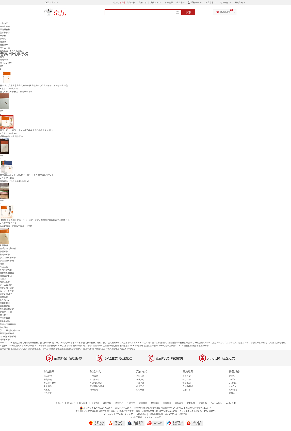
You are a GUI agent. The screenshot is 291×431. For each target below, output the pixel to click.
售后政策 (187, 376)
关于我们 (59, 403)
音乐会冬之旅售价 (8, 248)
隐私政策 (191, 403)
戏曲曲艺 (4, 267)
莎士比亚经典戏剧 (8, 257)
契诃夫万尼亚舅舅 (8, 324)
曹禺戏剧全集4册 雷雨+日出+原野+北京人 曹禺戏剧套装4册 (26, 175)
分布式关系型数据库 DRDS (171, 345)
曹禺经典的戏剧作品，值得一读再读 (16, 91)
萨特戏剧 (4, 251)
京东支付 (148, 417)
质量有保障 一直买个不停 (11, 136)
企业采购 (180, 2)
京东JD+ (233, 393)
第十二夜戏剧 (6, 285)
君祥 (2, 263)
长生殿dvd (4, 300)
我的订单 (143, 2)
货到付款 (140, 376)
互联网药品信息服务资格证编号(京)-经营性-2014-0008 (158, 408)
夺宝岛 (232, 376)
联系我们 (71, 403)
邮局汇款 (140, 386)
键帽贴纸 (4, 45)
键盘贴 (3, 41)
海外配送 (94, 389)
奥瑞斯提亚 (5, 303)
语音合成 (32, 348)
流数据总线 (52, 345)
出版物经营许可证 (125, 411)
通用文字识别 (42, 348)
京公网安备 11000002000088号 (97, 408)
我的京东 (154, 2)
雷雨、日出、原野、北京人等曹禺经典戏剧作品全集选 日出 (26, 130)
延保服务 (233, 383)
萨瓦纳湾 (4, 327)
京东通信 (233, 389)
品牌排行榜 (5, 29)
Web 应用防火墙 (16, 345)
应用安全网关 (76, 348)
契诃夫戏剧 (5, 254)
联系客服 (48, 393)
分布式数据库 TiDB (126, 345)
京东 (66, 13)
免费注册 (131, 2)
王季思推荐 (5, 318)
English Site (216, 403)
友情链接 (143, 403)
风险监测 (179, 403)
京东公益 (203, 403)
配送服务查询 (96, 383)
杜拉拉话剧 (5, 321)
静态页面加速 (112, 348)
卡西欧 (155, 345)
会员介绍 (48, 379)
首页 (12, 51)
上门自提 (94, 376)
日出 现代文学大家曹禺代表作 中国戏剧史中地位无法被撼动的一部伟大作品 (34, 85)
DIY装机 (232, 379)
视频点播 (15, 348)
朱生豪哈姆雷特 (7, 309)
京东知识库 (5, 26)
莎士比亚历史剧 (7, 291)
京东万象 (23, 348)
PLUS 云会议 (40, 345)
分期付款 (140, 383)
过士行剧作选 (6, 276)
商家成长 (98, 345)
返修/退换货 (188, 386)
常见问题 (48, 386)
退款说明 (187, 383)
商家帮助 (107, 403)
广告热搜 (122, 348)
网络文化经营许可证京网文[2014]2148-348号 (156, 411)
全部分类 (4, 23)
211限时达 (95, 379)
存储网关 (131, 348)
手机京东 (195, 2)
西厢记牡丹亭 (6, 294)
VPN (60, 345)
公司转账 (140, 389)
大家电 (47, 389)
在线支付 (140, 379)
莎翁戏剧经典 (6, 270)
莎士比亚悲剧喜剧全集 (10, 330)
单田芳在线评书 (7, 333)
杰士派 (3, 279)
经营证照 (183, 414)
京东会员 (169, 2)
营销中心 (119, 403)
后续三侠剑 (5, 282)
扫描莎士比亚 (6, 312)
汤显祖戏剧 (5, 339)
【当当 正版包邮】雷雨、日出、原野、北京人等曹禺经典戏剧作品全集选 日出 (35, 220)
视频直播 (148, 345)
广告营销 (90, 345)
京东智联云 (67, 345)
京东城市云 (29, 345)
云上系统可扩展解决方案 (94, 348)
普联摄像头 (5, 32)
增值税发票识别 (63, 348)
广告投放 (4, 345)
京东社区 (167, 403)
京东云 (158, 417)
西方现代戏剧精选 (8, 336)
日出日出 (4, 315)
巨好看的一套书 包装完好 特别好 (14, 181)
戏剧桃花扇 (5, 306)
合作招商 (95, 403)
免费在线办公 (190, 345)
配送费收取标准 (97, 386)
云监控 (200, 345)
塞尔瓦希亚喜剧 (7, 288)
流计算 (52, 348)
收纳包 (3, 38)
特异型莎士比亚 (7, 273)
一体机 (3, 35)
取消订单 (187, 389)
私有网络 (139, 345)
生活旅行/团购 (50, 383)
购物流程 (48, 376)
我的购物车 (225, 12)
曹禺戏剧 (4, 297)
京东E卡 (232, 386)
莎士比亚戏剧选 (7, 260)
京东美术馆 (5, 48)
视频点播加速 (79, 345)
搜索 (188, 12)
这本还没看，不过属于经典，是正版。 (17, 226)
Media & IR (231, 403)
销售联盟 (155, 403)
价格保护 (187, 379)
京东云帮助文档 (110, 345)
